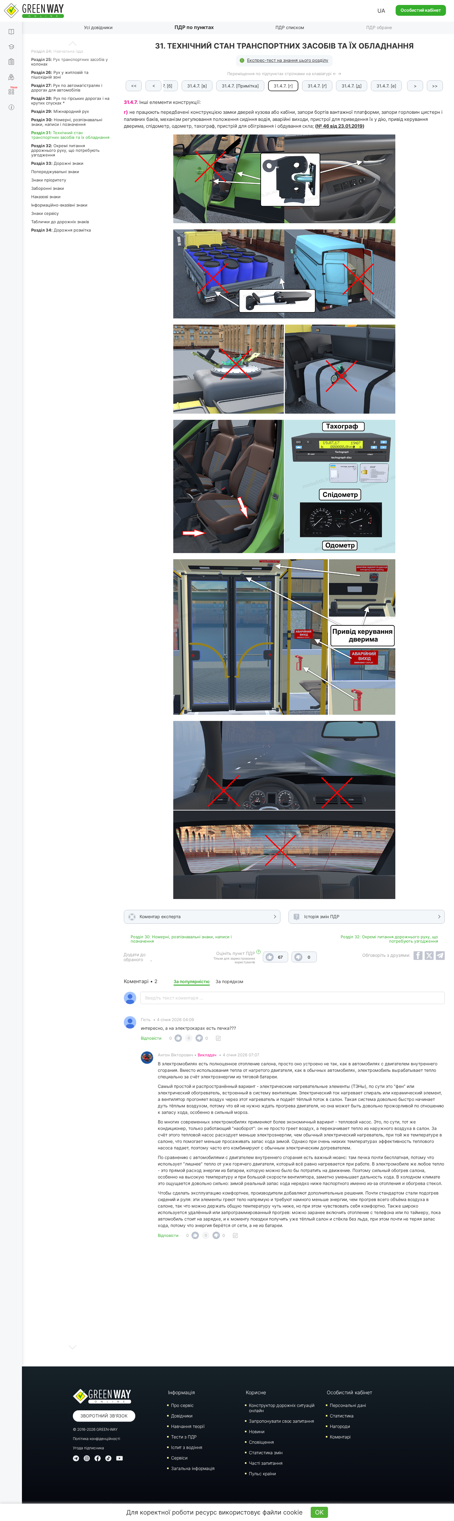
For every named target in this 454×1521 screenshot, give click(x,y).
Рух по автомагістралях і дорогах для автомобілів (66, 87)
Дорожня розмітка (61, 230)
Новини (256, 1431)
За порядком (229, 981)
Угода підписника (88, 1448)
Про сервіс (182, 1405)
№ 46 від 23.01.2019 (340, 126)
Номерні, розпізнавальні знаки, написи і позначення (66, 122)
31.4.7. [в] (197, 85)
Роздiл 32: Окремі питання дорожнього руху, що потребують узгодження (389, 939)
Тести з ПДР (184, 1436)
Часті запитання (266, 1463)
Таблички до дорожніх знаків (60, 221)
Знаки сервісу (45, 213)
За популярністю (192, 981)
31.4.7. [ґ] (317, 85)
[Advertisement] (284, 1304)
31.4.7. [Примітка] (240, 85)
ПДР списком (289, 27)
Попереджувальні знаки (55, 171)
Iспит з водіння (186, 1447)
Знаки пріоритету (48, 179)
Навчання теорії (187, 1426)
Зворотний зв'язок (104, 1415)
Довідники (181, 1415)
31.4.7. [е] (386, 85)
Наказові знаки (46, 196)
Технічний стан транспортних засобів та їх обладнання (70, 135)
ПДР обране (379, 27)
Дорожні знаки (57, 163)
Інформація (181, 1392)
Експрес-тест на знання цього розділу (287, 60)
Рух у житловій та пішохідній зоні (59, 74)
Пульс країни (262, 1473)
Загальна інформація (193, 1468)
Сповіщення (261, 1442)
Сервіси (179, 1457)
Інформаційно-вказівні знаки (59, 204)
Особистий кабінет (421, 10)
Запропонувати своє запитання (281, 1421)
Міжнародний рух (60, 111)
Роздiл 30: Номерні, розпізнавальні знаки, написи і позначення (181, 939)
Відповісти (151, 1038)
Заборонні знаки (47, 188)
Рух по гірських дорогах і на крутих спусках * (70, 100)
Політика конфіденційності (96, 1438)
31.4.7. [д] (352, 85)
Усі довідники (98, 27)
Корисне (256, 1392)
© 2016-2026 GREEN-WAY (95, 1429)
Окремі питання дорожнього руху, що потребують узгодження (65, 150)
